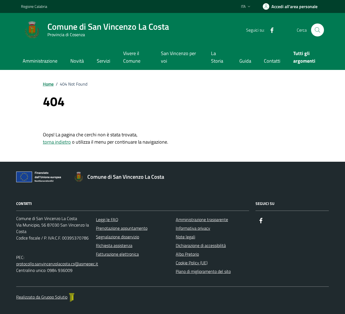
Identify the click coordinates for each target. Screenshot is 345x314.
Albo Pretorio (187, 254)
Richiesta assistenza (114, 245)
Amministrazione (40, 61)
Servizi (103, 61)
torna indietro (57, 142)
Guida (245, 61)
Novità (77, 61)
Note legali (185, 237)
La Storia (217, 57)
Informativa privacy (193, 228)
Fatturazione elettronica (117, 254)
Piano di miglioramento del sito (203, 271)
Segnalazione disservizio (117, 237)
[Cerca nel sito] (317, 29)
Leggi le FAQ (107, 219)
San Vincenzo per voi (178, 57)
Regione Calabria (34, 6)
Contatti (272, 61)
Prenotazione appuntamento (121, 228)
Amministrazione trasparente (202, 219)
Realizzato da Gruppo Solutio (41, 297)
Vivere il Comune (131, 57)
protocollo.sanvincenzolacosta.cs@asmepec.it (57, 264)
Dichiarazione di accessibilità (201, 245)
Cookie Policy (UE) (192, 262)
